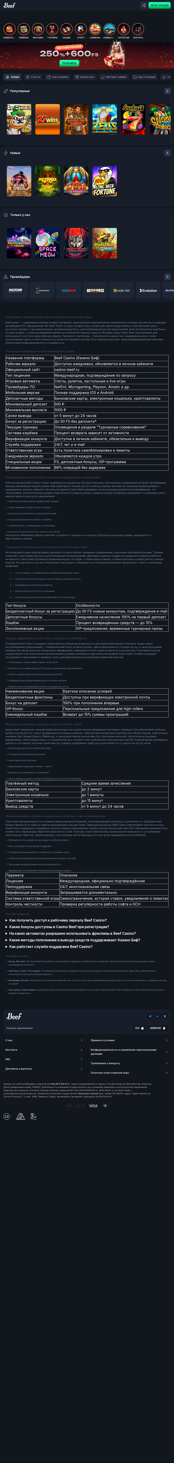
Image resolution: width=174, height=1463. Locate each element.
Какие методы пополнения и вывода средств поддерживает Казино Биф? (74, 940)
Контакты (11, 1049)
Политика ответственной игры (110, 1072)
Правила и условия (103, 1040)
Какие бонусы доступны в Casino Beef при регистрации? (59, 927)
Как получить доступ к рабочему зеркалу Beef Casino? (58, 920)
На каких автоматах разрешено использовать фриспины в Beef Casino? (72, 933)
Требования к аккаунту (105, 1063)
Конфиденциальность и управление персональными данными (123, 1051)
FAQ (7, 1059)
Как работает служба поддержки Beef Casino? (51, 947)
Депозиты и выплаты (18, 1068)
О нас (8, 1040)
